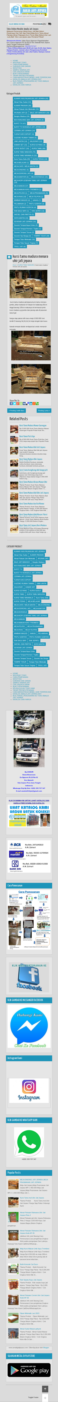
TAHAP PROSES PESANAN (23, 75)
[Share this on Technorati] (37, 403)
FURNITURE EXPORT (22, 134)
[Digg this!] (24, 403)
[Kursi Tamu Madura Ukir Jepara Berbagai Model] (14, 462)
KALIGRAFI (34, 141)
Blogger (46, 1348)
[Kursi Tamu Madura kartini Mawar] (14, 507)
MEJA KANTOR (20, 177)
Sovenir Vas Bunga (21, 236)
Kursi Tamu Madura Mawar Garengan (32, 426)
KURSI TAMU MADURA (23, 152)
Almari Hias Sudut (20, 102)
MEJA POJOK (19, 193)
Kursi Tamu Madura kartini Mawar (31, 504)
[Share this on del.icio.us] (27, 403)
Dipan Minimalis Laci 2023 (29, 1313)
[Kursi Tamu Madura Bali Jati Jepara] (14, 451)
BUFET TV (18, 123)
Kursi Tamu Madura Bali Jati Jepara (32, 447)
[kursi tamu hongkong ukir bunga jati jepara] (14, 473)
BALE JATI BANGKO (38, 113)
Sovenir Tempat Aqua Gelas (24, 225)
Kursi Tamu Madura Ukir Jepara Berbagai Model (30, 460)
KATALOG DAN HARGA (22, 85)
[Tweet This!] (14, 403)
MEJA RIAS (18, 197)
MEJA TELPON (35, 197)
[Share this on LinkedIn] (30, 403)
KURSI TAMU (37, 148)
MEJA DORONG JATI (22, 173)
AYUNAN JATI (19, 113)
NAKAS (35, 200)
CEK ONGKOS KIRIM (21, 72)
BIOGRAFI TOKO (19, 62)
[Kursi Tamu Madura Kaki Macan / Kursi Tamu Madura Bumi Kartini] (14, 518)
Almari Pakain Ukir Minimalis (24, 109)
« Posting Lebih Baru (16, 411)
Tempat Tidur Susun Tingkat (24, 243)
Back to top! (45, 1389)
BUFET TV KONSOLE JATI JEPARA (28, 127)
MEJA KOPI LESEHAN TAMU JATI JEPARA (30, 180)
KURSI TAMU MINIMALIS (23, 155)
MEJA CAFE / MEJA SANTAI (24, 166)
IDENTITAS (17, 68)
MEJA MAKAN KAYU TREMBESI (26, 189)
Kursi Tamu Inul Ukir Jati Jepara (32, 1198)
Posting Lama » (44, 411)
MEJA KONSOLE (37, 177)
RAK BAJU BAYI (20, 211)
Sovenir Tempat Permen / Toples (26, 229)
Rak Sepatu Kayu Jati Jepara (31, 1280)
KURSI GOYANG (36, 145)
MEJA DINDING (20, 170)
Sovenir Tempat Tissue (22, 232)
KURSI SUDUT (20, 148)
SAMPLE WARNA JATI (21, 70)
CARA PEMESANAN (20, 64)
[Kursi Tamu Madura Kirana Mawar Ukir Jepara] (14, 485)
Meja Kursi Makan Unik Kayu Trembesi (34, 1249)
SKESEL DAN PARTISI (22, 214)
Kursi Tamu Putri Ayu (27, 436)
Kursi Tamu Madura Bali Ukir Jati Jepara (34, 493)
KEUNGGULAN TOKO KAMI (24, 688)
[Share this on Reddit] (33, 403)
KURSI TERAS (38, 159)
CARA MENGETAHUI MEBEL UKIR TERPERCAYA (32, 77)
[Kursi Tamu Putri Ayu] (14, 440)
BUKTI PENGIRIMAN (21, 74)
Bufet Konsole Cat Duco (29, 1264)
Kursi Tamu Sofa (20, 159)
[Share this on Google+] (17, 403)
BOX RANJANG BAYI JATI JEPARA (27, 120)
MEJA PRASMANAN (37, 193)
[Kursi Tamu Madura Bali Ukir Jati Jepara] (14, 496)
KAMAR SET (19, 145)
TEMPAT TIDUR (40, 236)
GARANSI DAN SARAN (22, 66)
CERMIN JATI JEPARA (22, 130)
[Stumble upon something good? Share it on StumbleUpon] (20, 403)
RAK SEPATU (37, 211)
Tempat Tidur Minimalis (22, 239)
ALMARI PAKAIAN (21, 106)
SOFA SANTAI (19, 218)
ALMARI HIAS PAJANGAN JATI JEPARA (29, 98)
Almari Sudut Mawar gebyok (30, 1329)
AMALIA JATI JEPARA (10, 257)
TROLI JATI (18, 246)
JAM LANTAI (19, 141)
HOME (15, 61)
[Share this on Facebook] (11, 403)
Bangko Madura (20, 116)
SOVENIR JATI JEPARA (23, 222)
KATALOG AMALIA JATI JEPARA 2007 (27, 79)
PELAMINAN (19, 204)
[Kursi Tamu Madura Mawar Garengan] (14, 429)
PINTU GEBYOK (35, 204)
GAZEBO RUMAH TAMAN (24, 138)
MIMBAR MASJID (20, 200)
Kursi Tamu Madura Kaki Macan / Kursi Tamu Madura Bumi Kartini (33, 516)
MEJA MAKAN (19, 186)
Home (15, 265)
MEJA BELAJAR (20, 163)
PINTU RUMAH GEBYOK (23, 207)
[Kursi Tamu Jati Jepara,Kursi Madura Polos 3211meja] (14, 529)
